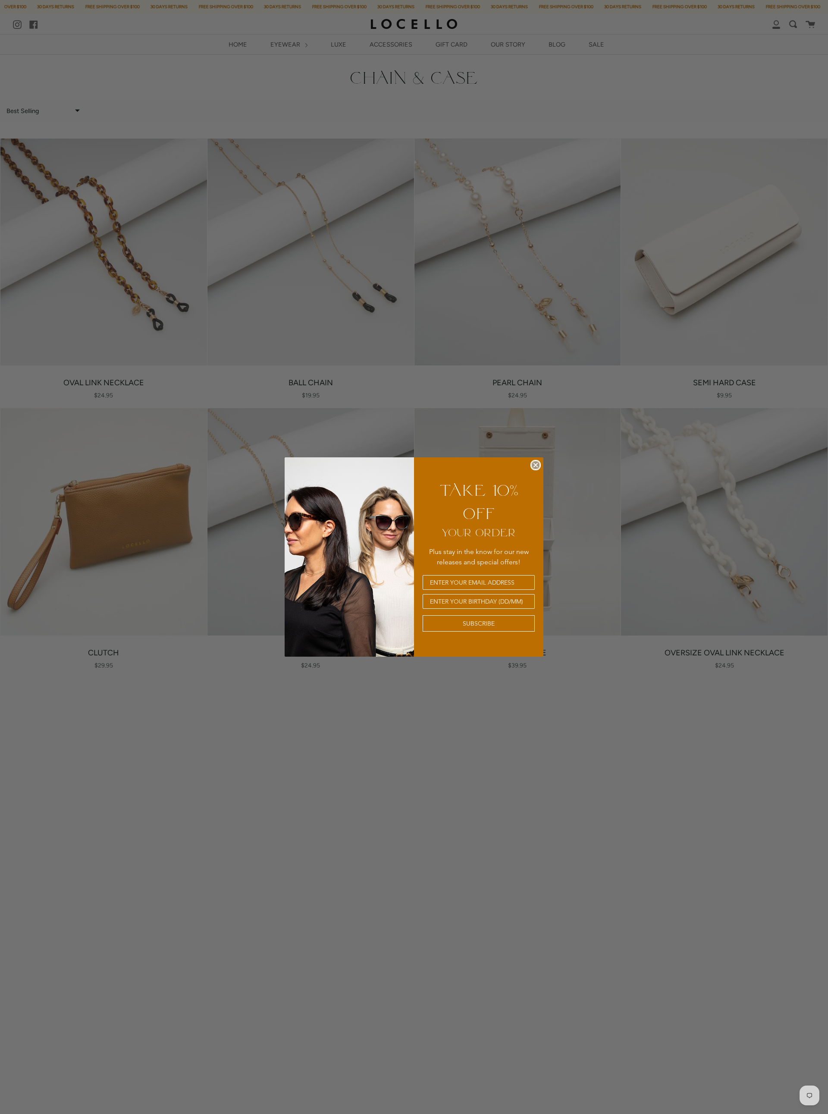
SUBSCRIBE (479, 623)
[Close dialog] (535, 465)
